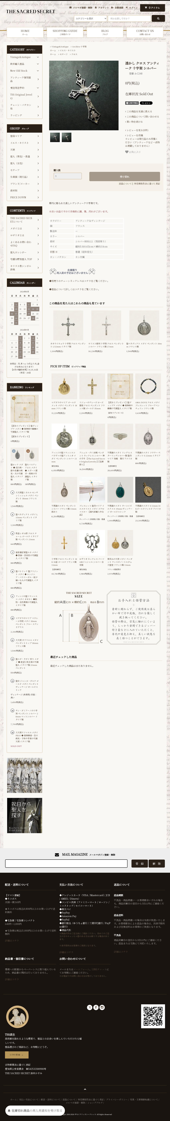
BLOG (105, 32)
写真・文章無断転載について (144, 1099)
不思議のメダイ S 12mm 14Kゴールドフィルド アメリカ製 (148, 508)
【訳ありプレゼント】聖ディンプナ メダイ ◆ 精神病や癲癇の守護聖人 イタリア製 (120, 405)
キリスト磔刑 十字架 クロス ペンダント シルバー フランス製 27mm (106, 345)
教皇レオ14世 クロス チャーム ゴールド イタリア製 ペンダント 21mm (27, 536)
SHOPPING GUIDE (65, 32)
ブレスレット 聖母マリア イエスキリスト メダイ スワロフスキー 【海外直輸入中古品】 (91, 510)
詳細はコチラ (12, 940)
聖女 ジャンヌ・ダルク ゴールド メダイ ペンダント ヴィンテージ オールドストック (27, 685)
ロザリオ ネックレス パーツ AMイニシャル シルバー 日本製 (91, 561)
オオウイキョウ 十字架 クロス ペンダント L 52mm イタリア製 (68, 345)
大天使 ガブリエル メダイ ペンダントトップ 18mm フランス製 (27, 643)
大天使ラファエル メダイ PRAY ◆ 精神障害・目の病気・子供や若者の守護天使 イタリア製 (27, 737)
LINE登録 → (17, 1055)
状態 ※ (54, 251)
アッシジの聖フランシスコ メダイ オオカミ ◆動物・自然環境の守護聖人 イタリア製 (27, 600)
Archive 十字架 (79, 46)
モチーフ (64, 54)
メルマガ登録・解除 (82, 7)
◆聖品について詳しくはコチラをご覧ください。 (74, 289)
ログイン (133, 7)
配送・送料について (50, 1099)
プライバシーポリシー (117, 1099)
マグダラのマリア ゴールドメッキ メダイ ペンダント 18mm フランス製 (64, 405)
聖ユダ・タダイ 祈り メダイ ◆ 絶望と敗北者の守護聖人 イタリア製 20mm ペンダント (27, 663)
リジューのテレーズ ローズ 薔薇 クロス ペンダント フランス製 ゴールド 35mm (92, 405)
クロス (74, 54)
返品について (125, 183)
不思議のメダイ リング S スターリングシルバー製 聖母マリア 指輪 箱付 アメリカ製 (119, 457)
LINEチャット (99, 969)
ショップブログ (95, 1102)
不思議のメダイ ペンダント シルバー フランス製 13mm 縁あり (63, 508)
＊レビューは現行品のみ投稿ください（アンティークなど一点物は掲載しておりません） (142, 140)
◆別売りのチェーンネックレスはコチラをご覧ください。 (79, 281)
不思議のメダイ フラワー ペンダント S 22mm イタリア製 (147, 455)
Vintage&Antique (60, 46)
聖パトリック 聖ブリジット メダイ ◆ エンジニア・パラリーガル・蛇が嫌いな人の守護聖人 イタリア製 (27, 577)
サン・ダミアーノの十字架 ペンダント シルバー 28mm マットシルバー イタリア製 (27, 715)
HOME (25, 32)
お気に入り (134, 151)
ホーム (53, 50)
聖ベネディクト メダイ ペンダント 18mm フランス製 (144, 345)
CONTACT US (145, 32)
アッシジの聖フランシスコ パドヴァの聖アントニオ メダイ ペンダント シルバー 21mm (64, 457)
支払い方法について (29, 1099)
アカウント (103, 7)
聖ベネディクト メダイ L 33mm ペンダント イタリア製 (27, 517)
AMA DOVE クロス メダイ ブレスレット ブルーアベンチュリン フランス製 (147, 405)
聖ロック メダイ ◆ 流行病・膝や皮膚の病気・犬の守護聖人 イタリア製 (17, 472)
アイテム (154, 7)
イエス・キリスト (68, 50)
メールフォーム (81, 969)
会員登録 (119, 7)
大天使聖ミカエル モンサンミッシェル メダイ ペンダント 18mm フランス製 (27, 497)
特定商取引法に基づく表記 (147, 183)
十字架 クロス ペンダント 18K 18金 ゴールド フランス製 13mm (64, 561)
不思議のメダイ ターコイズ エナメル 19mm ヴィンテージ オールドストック (119, 508)
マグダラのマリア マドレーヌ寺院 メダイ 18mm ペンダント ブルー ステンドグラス (27, 622)
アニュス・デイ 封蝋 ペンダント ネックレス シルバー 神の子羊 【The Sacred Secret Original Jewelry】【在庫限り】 (92, 458)
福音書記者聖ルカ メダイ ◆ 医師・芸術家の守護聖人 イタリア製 (27, 555)
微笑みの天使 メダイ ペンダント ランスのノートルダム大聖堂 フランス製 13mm (119, 561)
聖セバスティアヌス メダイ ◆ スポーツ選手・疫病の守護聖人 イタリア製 (31, 472)
